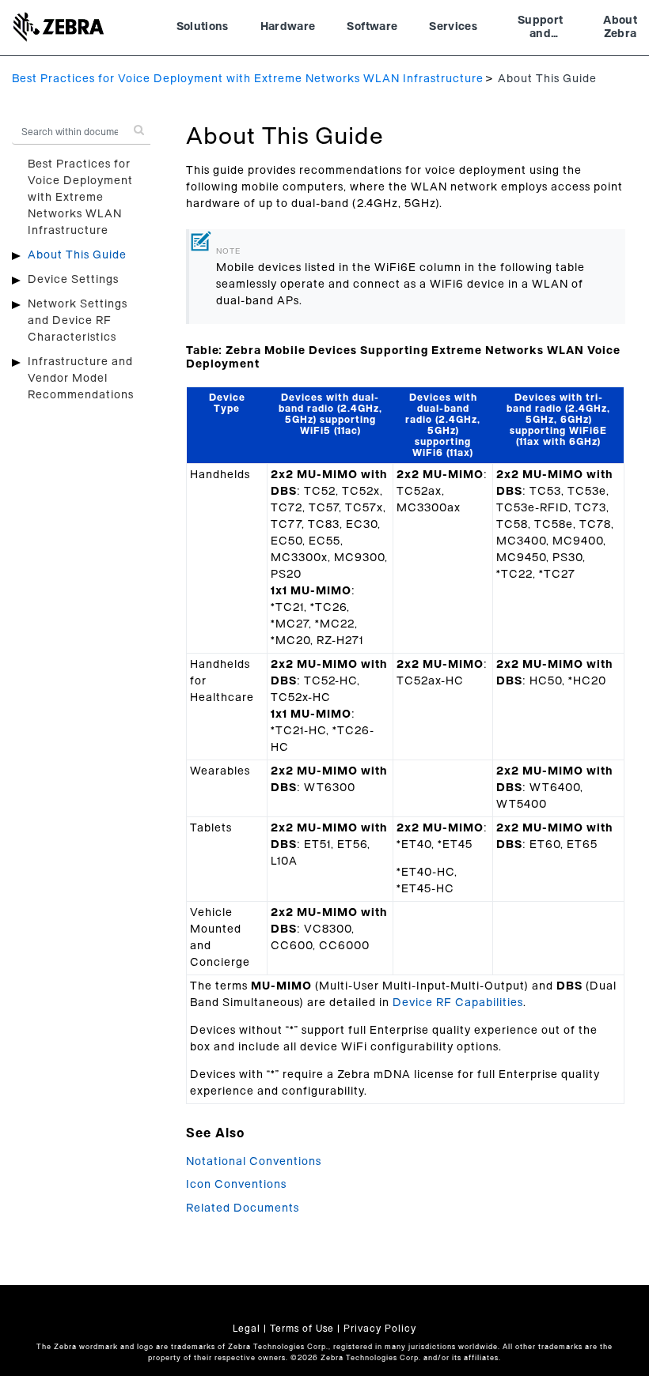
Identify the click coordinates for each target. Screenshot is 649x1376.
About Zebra (620, 27)
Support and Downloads (540, 29)
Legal (246, 1328)
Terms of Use (302, 1328)
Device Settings (73, 279)
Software (372, 26)
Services (453, 26)
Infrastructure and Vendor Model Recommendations (81, 378)
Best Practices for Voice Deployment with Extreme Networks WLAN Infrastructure (248, 79)
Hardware (288, 26)
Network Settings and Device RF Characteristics (77, 321)
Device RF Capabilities (458, 1002)
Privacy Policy (379, 1328)
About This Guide (77, 255)
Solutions (202, 26)
